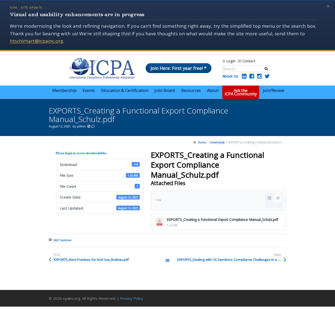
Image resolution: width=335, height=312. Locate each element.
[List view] (278, 198)
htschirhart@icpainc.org (36, 41)
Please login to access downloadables (81, 153)
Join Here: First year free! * (178, 68)
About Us (230, 76)
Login (230, 60)
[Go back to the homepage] (102, 68)
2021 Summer (63, 240)
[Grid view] (269, 198)
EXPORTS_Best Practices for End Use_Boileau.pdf (91, 259)
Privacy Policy (131, 298)
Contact (248, 60)
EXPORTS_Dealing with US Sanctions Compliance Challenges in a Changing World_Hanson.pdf (231, 259)
